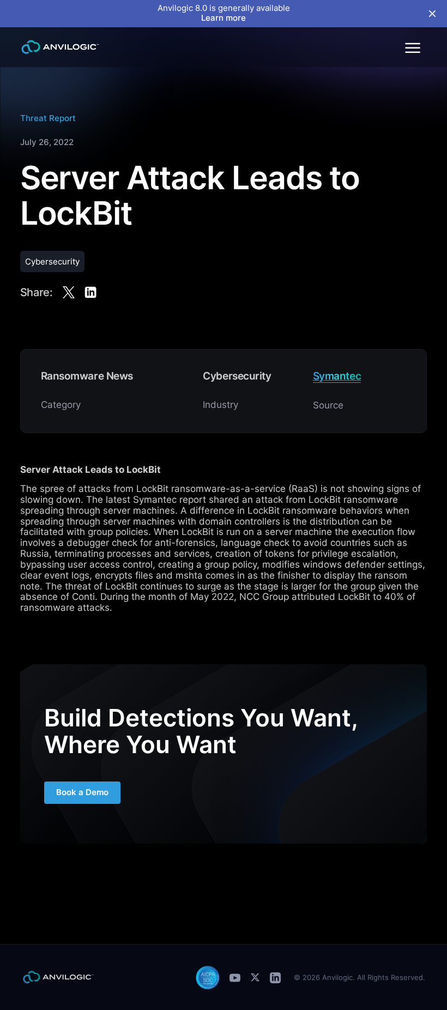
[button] (412, 47)
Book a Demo (82, 792)
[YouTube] (234, 977)
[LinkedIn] (275, 977)
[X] (255, 977)
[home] (60, 47)
